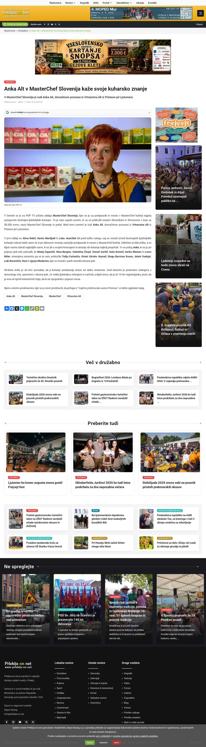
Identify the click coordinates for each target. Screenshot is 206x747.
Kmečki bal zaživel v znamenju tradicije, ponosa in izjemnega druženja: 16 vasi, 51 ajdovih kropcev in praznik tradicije (127, 611)
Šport (59, 688)
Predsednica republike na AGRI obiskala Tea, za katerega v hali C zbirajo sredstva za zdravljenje (176, 519)
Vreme (127, 707)
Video (127, 683)
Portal (106, 2)
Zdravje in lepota (98, 683)
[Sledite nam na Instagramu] (48, 24)
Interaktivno (122, 2)
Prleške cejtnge (132, 712)
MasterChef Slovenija (32, 296)
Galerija (128, 678)
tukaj (141, 288)
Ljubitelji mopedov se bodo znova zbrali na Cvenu (175, 265)
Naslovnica (55, 2)
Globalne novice (98, 698)
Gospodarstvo (64, 698)
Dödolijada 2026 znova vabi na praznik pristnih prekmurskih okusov (43, 398)
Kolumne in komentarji (101, 688)
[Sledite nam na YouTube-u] (52, 24)
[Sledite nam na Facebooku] (45, 24)
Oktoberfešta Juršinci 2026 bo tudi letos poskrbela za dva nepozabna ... (176, 398)
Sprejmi (90, 743)
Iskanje (140, 2)
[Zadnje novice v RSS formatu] (59, 24)
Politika (60, 693)
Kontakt (152, 2)
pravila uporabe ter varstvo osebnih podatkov (135, 736)
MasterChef (55, 296)
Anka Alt (10, 296)
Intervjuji (94, 678)
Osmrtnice (95, 702)
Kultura (60, 683)
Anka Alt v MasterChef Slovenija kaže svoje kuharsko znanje (61, 30)
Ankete (127, 693)
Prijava (199, 24)
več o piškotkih (103, 736)
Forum (127, 688)
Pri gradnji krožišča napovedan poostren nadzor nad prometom (25, 615)
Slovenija (95, 673)
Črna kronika (63, 678)
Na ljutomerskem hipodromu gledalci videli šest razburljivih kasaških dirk (109, 519)
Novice (69, 2)
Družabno (23, 30)
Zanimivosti (63, 707)
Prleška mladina (132, 717)
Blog (126, 702)
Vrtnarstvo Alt (74, 296)
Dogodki (84, 2)
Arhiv (96, 2)
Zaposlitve (129, 698)
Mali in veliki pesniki (134, 722)
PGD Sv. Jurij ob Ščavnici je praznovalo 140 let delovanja (76, 620)
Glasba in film (63, 712)
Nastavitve (103, 743)
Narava (60, 702)
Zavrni (116, 743)
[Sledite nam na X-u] (56, 24)
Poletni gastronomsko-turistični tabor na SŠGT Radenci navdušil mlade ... (110, 398)
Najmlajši (61, 717)
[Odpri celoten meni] (200, 13)
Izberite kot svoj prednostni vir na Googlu (30, 112)
